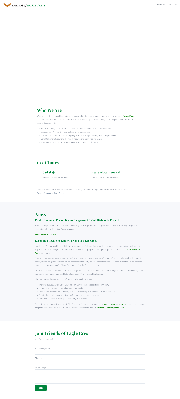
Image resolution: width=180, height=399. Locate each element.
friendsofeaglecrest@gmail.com (50, 193)
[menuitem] (162, 5)
